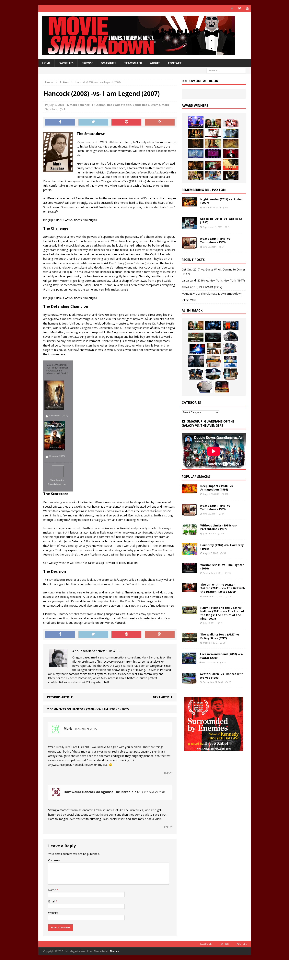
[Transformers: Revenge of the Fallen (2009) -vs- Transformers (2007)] (195, 374)
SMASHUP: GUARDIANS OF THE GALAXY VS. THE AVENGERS (208, 423)
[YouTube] (247, 8)
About (155, 63)
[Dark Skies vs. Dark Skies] (213, 337)
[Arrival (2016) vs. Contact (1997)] (213, 123)
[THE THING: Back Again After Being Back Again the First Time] (230, 336)
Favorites (66, 63)
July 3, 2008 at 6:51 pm (86, 729)
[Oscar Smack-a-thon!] (195, 153)
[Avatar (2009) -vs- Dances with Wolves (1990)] (189, 682)
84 (223, 246)
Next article (163, 697)
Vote (58, 471)
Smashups (108, 63)
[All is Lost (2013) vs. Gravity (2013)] (230, 133)
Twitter (224, 943)
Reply (168, 773)
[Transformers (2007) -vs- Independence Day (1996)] (222, 387)
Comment (54, 860)
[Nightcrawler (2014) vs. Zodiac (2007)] (189, 204)
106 (226, 493)
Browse (87, 63)
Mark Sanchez (80, 105)
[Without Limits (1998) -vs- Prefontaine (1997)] (189, 533)
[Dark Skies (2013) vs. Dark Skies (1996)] (213, 325)
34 (230, 596)
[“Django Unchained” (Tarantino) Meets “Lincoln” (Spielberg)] (230, 164)
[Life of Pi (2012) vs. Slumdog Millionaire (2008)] (213, 175)
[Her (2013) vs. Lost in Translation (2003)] (230, 123)
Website (53, 913)
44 (222, 533)
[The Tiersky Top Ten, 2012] (213, 153)
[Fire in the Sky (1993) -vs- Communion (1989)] (213, 374)
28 (224, 642)
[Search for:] (226, 70)
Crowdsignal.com (57, 484)
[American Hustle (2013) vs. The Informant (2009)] (195, 133)
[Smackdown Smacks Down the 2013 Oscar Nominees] (230, 153)
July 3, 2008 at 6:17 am (153, 792)
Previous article (60, 697)
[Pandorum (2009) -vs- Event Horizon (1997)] (196, 361)
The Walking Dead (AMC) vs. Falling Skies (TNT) (220, 636)
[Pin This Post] (126, 122)
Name (52, 890)
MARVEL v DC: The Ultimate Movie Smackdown (212, 293)
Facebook (206, 943)
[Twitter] (239, 8)
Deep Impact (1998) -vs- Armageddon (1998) (217, 487)
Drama (155, 105)
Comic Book (141, 105)
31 (222, 623)
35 (229, 572)
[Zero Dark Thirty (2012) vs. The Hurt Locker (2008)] (213, 165)
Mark (68, 728)
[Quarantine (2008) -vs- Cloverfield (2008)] (214, 348)
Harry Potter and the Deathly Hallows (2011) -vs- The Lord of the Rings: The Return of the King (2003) (222, 613)
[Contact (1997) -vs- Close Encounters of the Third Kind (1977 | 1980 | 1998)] (230, 361)
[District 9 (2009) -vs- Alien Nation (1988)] (213, 361)
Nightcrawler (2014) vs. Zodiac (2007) (221, 200)
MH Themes (112, 951)
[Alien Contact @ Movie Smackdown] (197, 349)
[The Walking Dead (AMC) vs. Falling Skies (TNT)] (195, 337)
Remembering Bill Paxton (204, 190)
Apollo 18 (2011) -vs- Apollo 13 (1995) (221, 220)
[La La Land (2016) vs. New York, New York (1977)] (195, 122)
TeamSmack (133, 63)
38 (225, 553)
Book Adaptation (119, 105)
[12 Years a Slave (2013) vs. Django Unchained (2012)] (195, 143)
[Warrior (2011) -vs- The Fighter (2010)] (189, 571)
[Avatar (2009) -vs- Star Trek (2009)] (230, 348)
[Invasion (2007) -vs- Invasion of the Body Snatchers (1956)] (205, 387)
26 (225, 662)
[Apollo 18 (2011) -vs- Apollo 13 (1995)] (189, 226)
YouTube (242, 943)
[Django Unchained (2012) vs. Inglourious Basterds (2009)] (195, 165)
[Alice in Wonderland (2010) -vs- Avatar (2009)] (189, 662)
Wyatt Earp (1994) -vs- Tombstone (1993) (215, 240)
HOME (46, 63)
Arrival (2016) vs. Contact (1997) (202, 287)
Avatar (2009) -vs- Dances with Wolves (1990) (221, 675)
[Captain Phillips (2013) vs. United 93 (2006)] (213, 143)
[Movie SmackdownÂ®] (144, 35)
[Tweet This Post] (93, 122)
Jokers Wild (189, 300)
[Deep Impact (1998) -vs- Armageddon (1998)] (189, 491)
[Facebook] (231, 8)
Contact (175, 63)
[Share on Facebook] (60, 122)
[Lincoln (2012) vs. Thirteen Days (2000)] (230, 175)
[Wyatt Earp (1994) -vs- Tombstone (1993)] (189, 246)
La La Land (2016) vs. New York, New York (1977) (213, 280)
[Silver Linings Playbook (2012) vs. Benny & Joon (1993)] (195, 175)
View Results (57, 480)
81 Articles (115, 651)
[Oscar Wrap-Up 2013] (230, 143)
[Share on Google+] (160, 122)
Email (52, 901)
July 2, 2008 (56, 105)
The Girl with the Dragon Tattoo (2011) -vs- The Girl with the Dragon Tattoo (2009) (222, 588)
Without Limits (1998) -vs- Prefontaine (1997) (218, 527)
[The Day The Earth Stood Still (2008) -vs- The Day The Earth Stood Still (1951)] (230, 374)
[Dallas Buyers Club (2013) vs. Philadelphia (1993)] (213, 133)
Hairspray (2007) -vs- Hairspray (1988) (222, 546)
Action (101, 105)
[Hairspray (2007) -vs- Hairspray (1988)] (189, 553)
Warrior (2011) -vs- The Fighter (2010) (222, 566)
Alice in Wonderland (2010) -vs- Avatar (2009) (221, 655)
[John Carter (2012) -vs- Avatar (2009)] (230, 325)
